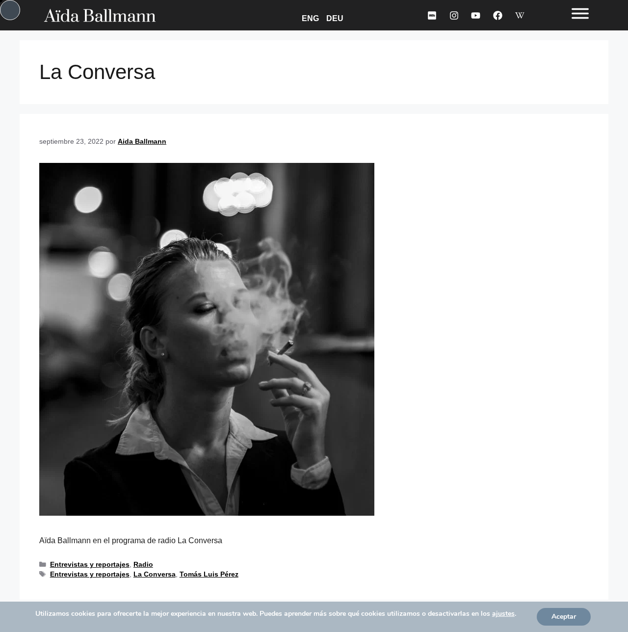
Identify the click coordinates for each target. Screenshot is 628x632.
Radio (143, 564)
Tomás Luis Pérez (209, 574)
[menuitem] (312, 18)
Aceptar (563, 616)
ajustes (503, 613)
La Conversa (154, 574)
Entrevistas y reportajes (90, 564)
